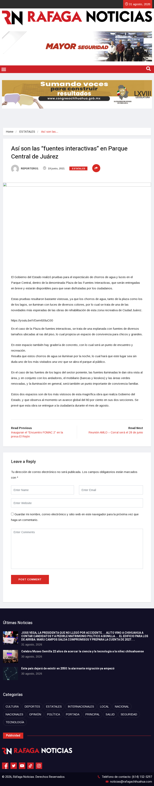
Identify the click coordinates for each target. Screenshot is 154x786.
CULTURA (12, 706)
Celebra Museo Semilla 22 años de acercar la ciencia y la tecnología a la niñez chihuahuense (82, 651)
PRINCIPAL (92, 714)
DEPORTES (32, 706)
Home (9, 131)
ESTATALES (27, 131)
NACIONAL (122, 706)
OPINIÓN (35, 714)
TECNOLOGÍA (15, 722)
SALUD (110, 714)
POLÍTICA (53, 714)
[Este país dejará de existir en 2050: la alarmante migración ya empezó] (10, 673)
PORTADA (72, 714)
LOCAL (104, 706)
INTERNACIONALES (81, 706)
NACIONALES (14, 714)
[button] (4, 69)
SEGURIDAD (129, 714)
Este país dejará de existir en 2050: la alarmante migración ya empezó (67, 668)
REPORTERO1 (29, 168)
